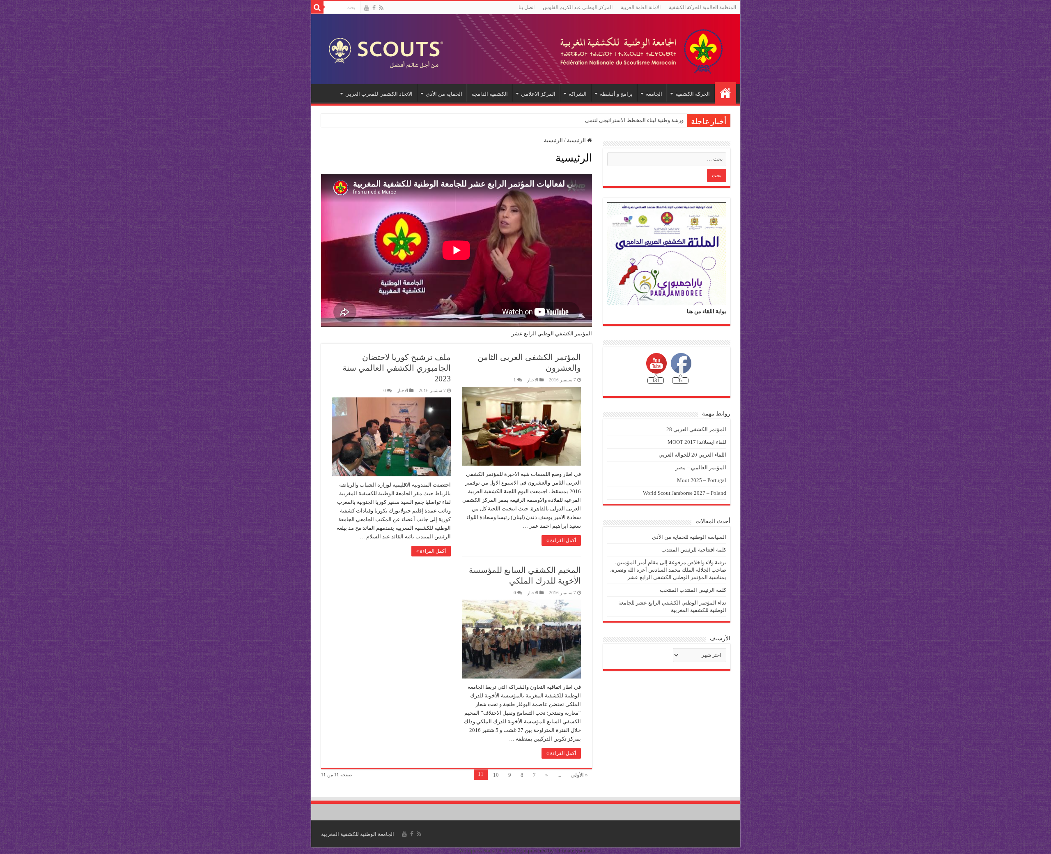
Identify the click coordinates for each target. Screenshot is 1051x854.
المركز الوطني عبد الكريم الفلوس (578, 7)
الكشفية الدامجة (489, 94)
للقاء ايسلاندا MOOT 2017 (697, 442)
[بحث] (317, 7)
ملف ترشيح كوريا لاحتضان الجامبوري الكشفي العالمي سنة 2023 (396, 368)
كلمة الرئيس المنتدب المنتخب (693, 590)
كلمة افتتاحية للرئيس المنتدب (693, 550)
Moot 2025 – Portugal (701, 480)
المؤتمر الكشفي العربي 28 (696, 429)
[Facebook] (374, 8)
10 (496, 775)
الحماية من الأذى (444, 94)
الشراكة (578, 94)
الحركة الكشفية (692, 94)
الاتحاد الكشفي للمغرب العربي (379, 94)
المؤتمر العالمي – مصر (700, 467)
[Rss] (381, 8)
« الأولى (579, 775)
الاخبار (532, 379)
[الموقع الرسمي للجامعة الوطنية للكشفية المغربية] (525, 49)
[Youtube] (366, 8)
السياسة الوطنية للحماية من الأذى (689, 537)
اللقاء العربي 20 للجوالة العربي (692, 455)
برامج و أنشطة (616, 94)
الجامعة (654, 94)
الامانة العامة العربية (641, 7)
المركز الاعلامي (538, 94)
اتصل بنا (527, 7)
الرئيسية (725, 93)
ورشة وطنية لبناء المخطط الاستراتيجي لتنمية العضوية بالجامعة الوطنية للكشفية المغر (590, 120)
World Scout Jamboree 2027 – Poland (684, 493)
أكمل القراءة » (561, 540)
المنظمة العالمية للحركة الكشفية (702, 7)
